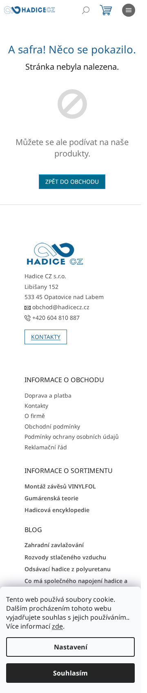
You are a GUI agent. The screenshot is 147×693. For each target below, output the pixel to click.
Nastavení (70, 646)
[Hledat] (86, 10)
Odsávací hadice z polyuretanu (67, 569)
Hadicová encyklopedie (56, 510)
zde (57, 626)
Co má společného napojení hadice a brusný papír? (75, 584)
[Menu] (128, 10)
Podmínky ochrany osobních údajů (71, 436)
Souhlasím (70, 673)
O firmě (34, 416)
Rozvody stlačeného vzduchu (65, 557)
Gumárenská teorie (51, 498)
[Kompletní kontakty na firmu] (55, 254)
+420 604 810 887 (55, 317)
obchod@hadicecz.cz (60, 307)
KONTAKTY (45, 337)
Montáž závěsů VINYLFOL (60, 486)
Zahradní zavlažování (54, 545)
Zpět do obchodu (72, 181)
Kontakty (36, 405)
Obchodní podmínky (52, 426)
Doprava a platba (47, 395)
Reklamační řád (45, 447)
